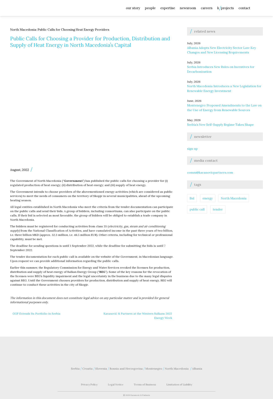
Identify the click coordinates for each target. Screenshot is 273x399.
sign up (192, 148)
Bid (192, 198)
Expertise (167, 8)
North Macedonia (233, 198)
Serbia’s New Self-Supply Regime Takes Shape (220, 124)
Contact (244, 8)
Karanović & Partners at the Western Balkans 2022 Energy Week (137, 316)
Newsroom (188, 8)
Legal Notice (115, 384)
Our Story (133, 8)
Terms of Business (145, 384)
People (150, 8)
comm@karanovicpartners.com (210, 172)
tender (218, 209)
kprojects (225, 8)
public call (197, 209)
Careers (206, 8)
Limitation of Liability (179, 384)
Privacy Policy (89, 384)
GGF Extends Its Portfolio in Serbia (36, 313)
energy (208, 198)
